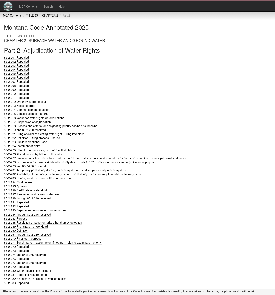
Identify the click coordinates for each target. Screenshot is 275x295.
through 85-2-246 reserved (27, 214)
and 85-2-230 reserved (25, 166)
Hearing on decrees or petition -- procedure (38, 178)
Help (62, 6)
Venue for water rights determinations (34, 118)
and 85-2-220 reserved (25, 130)
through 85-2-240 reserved (27, 198)
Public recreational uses (25, 142)
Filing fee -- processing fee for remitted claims (39, 150)
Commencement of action (26, 110)
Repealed (16, 57)
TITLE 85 (32, 15)
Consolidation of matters (26, 114)
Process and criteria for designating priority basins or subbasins (50, 126)
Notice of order (19, 106)
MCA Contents (28, 6)
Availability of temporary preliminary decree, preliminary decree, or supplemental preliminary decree (74, 174)
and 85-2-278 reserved (25, 263)
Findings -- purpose (22, 238)
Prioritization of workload (26, 226)
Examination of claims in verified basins (35, 279)
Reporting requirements (25, 275)
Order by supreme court (25, 102)
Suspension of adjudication (27, 122)
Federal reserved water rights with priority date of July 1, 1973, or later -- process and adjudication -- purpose (80, 162)
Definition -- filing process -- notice (32, 138)
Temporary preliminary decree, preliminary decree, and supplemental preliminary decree (66, 170)
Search (48, 6)
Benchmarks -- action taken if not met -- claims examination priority (53, 242)
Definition (16, 230)
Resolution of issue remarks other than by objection (43, 222)
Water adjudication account (27, 271)
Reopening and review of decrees (31, 194)
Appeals (15, 186)
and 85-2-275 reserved (25, 255)
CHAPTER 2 (50, 15)
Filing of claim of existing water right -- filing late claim (44, 134)
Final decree (18, 182)
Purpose (15, 218)
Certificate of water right (25, 190)
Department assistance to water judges (35, 210)
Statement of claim (22, 146)
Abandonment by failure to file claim (33, 154)
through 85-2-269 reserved (27, 234)
